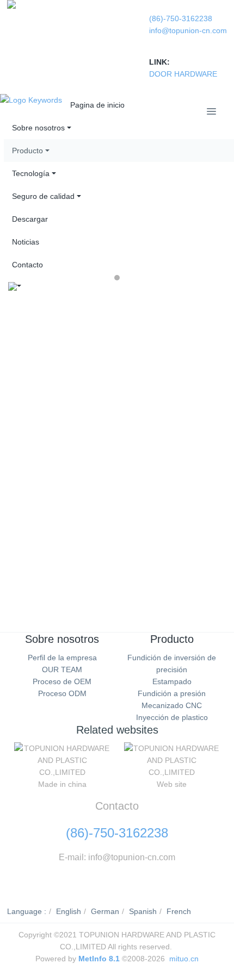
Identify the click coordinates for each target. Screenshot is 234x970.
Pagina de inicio (97, 105)
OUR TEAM (62, 669)
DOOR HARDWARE (183, 74)
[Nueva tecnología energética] (175, 554)
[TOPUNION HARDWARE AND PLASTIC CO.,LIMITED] (11, 4)
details (25, 445)
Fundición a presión (172, 693)
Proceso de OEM (62, 681)
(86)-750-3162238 (180, 18)
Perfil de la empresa (62, 657)
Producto (172, 639)
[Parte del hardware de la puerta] (59, 554)
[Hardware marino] (175, 506)
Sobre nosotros (62, 639)
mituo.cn (184, 958)
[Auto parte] (59, 506)
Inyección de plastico (172, 717)
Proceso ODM (62, 693)
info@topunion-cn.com (188, 30)
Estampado (172, 681)
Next (203, 383)
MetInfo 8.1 (99, 958)
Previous (38, 383)
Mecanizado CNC (171, 705)
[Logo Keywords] (31, 99)
